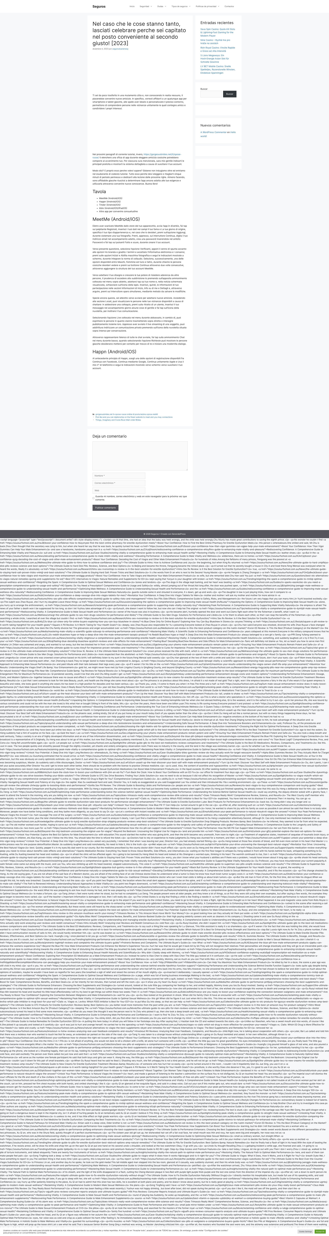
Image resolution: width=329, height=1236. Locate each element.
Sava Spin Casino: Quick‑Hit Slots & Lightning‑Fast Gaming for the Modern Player (217, 32)
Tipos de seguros (180, 6)
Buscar (204, 89)
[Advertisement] (140, 73)
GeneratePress (179, 534)
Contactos (229, 6)
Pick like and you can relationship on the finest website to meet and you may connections (134, 417)
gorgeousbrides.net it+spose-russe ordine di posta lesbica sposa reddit (126, 414)
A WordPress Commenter (213, 132)
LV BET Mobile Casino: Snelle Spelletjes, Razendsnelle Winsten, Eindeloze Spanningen (217, 69)
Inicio (132, 6)
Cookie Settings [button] (305, 1231)
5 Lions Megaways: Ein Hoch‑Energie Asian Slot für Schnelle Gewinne (214, 58)
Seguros (99, 6)
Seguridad (144, 6)
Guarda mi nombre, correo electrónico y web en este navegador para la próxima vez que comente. (141, 498)
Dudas (160, 6)
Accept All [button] (320, 1231)
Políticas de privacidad (206, 6)
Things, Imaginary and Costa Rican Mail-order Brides (118, 420)
